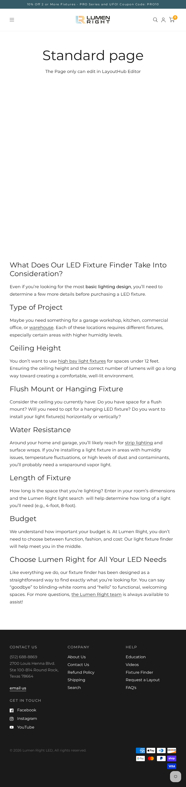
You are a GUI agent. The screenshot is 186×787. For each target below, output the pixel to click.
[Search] (155, 20)
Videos (132, 664)
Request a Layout (143, 680)
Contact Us (78, 664)
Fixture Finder (139, 672)
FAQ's (131, 687)
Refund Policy (81, 672)
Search (74, 687)
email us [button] (18, 688)
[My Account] (163, 20)
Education (136, 657)
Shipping (76, 680)
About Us (77, 657)
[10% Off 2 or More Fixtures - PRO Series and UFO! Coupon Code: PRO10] (93, 4)
